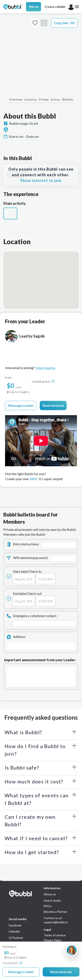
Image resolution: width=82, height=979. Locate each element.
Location (30, 99)
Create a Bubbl (55, 6)
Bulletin (67, 99)
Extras (55, 99)
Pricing (44, 99)
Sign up (33, 6)
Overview (15, 99)
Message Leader (21, 405)
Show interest (53, 405)
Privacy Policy (53, 940)
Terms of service (55, 935)
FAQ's (48, 906)
